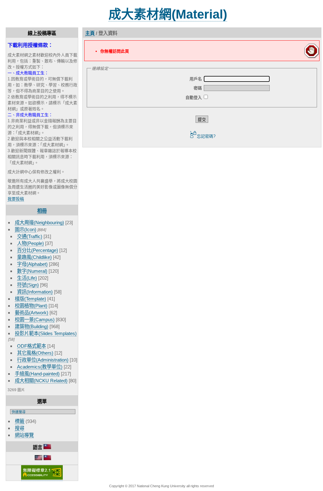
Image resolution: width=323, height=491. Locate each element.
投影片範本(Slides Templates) (46, 333)
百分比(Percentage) (37, 250)
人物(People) (30, 243)
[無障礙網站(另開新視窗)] (42, 478)
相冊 (42, 211)
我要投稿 (16, 199)
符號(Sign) (28, 285)
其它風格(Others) (35, 353)
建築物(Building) (31, 326)
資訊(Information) (35, 291)
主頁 (90, 33)
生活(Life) (27, 278)
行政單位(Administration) (42, 360)
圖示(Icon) (25, 229)
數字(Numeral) (32, 271)
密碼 (198, 88)
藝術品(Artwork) (31, 312)
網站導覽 (24, 435)
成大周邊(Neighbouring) (39, 222)
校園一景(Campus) (35, 319)
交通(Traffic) (29, 236)
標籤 (19, 421)
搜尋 (19, 428)
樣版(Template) (30, 298)
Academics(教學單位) (39, 366)
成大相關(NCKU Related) (41, 380)
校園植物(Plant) (31, 305)
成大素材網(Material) (168, 14)
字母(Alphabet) (32, 264)
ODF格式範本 (31, 346)
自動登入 (193, 97)
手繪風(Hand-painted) (37, 373)
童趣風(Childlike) (34, 257)
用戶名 (196, 79)
